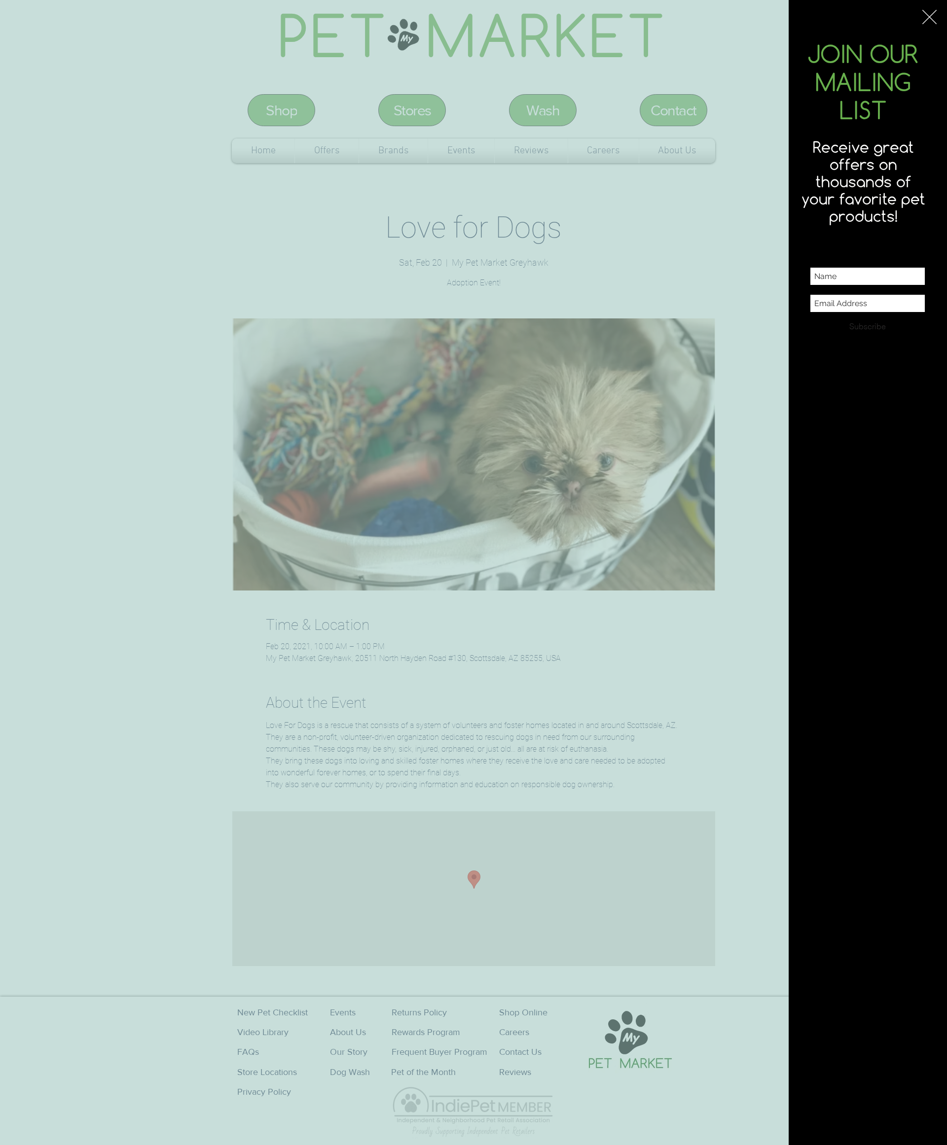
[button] (929, 17)
